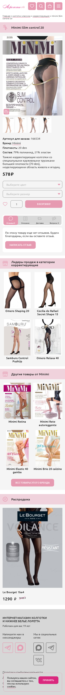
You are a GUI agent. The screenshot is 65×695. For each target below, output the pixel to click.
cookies (11, 686)
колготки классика (21, 16)
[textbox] (29, 184)
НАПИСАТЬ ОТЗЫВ (20, 245)
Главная (6, 16)
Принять (48, 680)
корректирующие (41, 16)
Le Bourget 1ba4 (13, 592)
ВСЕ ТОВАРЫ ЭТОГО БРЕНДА (32, 482)
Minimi (16, 143)
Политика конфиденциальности (23, 672)
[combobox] (32, 184)
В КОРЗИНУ (44, 204)
